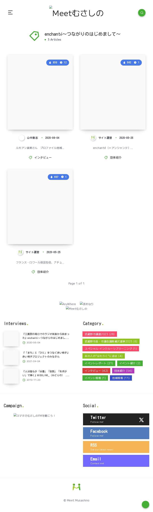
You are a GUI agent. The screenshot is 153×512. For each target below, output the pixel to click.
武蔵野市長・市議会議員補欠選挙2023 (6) (111, 341)
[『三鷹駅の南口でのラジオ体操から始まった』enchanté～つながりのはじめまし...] (11, 338)
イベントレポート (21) (99, 363)
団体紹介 (116, 157)
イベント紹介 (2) (129, 363)
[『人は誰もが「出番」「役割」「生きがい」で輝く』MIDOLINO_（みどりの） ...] (11, 376)
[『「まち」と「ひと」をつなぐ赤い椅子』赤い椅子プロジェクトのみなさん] (11, 357)
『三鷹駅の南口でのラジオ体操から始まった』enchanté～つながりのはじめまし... (39, 109)
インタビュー (43, 157)
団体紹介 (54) (123, 370)
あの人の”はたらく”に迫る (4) (104, 356)
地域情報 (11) (121, 378)
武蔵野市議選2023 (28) (100, 334)
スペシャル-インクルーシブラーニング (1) (111, 348)
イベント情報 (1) (95, 378)
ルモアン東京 (28, 234)
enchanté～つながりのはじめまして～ (112, 116)
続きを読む (64, 119)
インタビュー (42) (96, 370)
